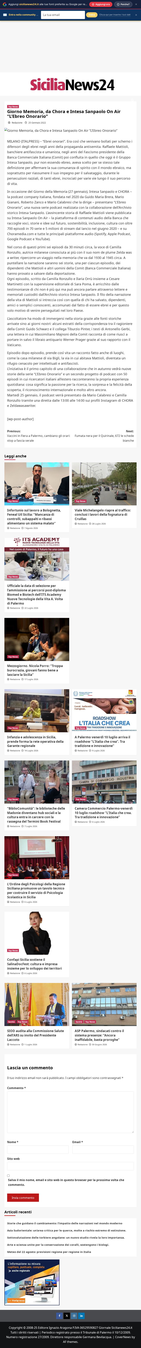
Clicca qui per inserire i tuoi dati (115, 14)
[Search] (132, 100)
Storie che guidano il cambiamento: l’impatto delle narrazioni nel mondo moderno (64, 1223)
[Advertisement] (70, 46)
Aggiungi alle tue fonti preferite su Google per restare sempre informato (60, 4)
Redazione (17, 122)
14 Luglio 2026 (31, 750)
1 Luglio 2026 (30, 1044)
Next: (104, 436)
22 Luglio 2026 (31, 608)
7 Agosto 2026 (31, 528)
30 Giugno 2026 (99, 1044)
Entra (92, 14)
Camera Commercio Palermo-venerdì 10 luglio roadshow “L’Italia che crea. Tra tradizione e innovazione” (104, 812)
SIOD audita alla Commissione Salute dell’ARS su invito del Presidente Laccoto (35, 1035)
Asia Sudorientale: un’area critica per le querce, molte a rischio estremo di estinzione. (66, 1230)
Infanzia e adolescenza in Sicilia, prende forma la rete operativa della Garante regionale (35, 741)
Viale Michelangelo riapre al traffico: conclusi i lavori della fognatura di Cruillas (103, 514)
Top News (13, 106)
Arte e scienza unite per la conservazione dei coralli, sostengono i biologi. (58, 1244)
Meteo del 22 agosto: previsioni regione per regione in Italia (49, 1252)
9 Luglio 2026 (98, 750)
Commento (16, 1088)
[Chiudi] (136, 4)
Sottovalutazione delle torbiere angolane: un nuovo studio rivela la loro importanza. (66, 1237)
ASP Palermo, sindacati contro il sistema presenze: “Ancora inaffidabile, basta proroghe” (99, 1035)
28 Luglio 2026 (99, 523)
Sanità (11, 1021)
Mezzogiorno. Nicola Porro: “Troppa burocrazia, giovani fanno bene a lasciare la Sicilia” (35, 670)
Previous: (38, 436)
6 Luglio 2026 (98, 821)
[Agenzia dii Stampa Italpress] (31, 1282)
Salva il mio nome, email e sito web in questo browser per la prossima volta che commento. (66, 1182)
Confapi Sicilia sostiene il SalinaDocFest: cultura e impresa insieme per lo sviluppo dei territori (34, 964)
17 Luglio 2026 (31, 679)
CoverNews (123, 1337)
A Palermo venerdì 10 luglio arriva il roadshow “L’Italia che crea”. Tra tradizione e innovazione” (102, 741)
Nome (12, 1142)
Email (77, 1142)
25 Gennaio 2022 (37, 122)
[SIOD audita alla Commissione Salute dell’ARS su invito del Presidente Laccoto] (36, 1004)
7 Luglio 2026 (30, 826)
